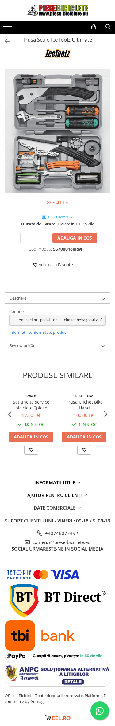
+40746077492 (61, 533)
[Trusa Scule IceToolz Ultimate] (57, 131)
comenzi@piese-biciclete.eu (60, 542)
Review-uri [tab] (22, 345)
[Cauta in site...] (108, 27)
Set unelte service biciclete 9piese (31, 405)
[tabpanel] (57, 131)
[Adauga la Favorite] (31, 450)
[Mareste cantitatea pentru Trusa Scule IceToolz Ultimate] (43, 238)
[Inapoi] (4, 41)
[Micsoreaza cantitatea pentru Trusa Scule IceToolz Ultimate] (24, 238)
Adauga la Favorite (55, 265)
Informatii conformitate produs (37, 332)
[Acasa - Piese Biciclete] (57, 10)
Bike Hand (84, 396)
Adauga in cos (74, 238)
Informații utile (55, 482)
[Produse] (8, 28)
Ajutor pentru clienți (55, 495)
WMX (31, 396)
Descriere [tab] (18, 298)
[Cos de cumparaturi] (93, 27)
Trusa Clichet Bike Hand (84, 405)
